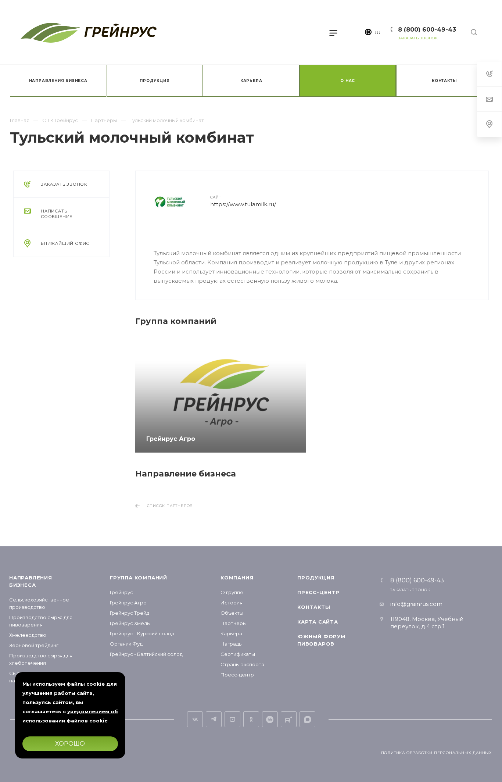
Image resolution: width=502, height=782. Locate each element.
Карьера (231, 633)
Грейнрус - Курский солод (142, 633)
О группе (231, 592)
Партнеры (233, 623)
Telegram (214, 719)
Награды (231, 644)
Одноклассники (251, 719)
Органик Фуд (126, 644)
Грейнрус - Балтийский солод (146, 654)
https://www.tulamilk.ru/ (243, 204)
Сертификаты (237, 654)
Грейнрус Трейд (129, 613)
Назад (143, 395)
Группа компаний (138, 578)
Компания (236, 578)
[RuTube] (289, 719)
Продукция (315, 578)
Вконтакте (195, 719)
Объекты (231, 613)
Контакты (313, 607)
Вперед (481, 395)
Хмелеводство (27, 635)
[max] (307, 719)
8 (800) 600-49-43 (427, 29)
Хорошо (70, 743)
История (231, 603)
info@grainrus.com (416, 603)
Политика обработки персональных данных (436, 752)
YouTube (232, 719)
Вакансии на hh (270, 719)
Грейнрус (121, 592)
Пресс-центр (237, 675)
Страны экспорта (242, 664)
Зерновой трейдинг (33, 645)
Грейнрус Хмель (130, 623)
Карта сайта (317, 622)
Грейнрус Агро (128, 603)
